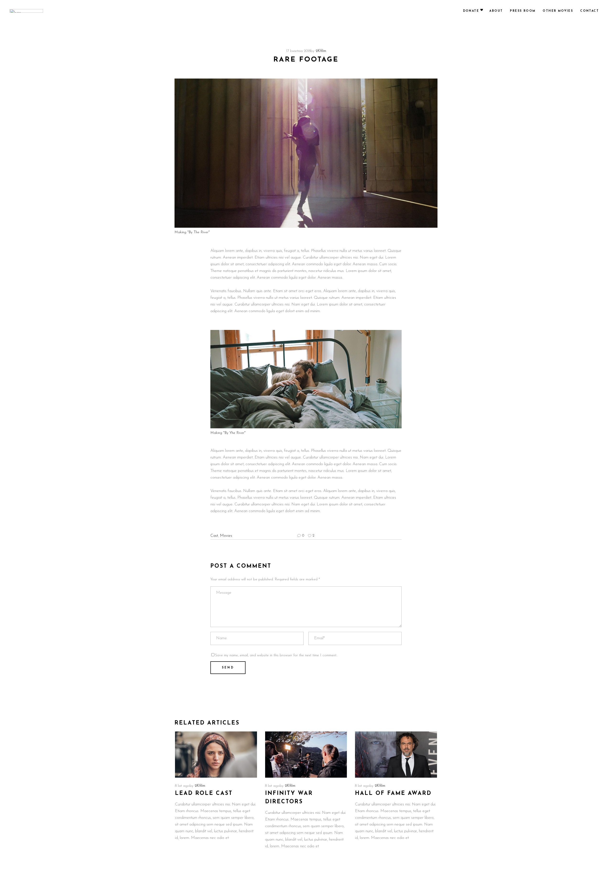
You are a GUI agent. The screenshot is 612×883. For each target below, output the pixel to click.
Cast (214, 536)
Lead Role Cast (204, 793)
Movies (226, 536)
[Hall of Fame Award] (396, 754)
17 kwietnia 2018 (298, 51)
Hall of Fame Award (393, 793)
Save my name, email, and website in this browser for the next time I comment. (276, 655)
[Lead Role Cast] (216, 754)
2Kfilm (321, 51)
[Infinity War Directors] (306, 754)
